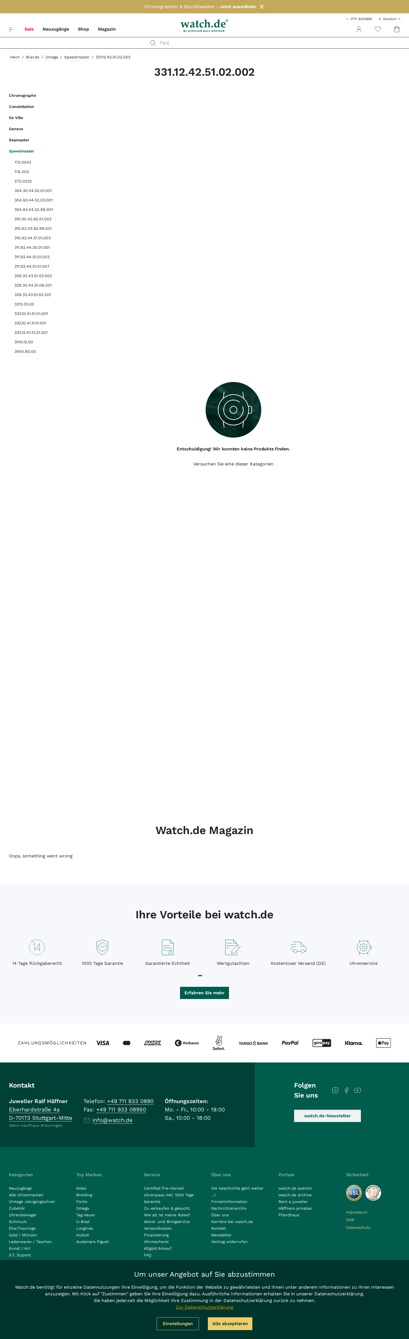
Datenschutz (358, 1227)
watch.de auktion (295, 1188)
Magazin (107, 29)
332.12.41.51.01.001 (31, 332)
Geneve (16, 129)
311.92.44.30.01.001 (32, 247)
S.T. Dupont (20, 1255)
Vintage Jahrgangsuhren (32, 1201)
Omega (51, 57)
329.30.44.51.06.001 (33, 285)
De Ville (16, 117)
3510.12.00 (23, 342)
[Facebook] (346, 1090)
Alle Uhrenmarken (26, 1195)
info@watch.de (112, 1120)
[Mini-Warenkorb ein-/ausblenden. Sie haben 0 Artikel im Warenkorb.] (396, 29)
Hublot (82, 1235)
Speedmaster (77, 57)
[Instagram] (335, 1090)
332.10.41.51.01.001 (31, 313)
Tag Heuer (85, 1215)
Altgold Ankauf (158, 1248)
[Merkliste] (377, 29)
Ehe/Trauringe (22, 1228)
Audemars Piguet (92, 1241)
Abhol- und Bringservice (167, 1221)
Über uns (220, 1215)
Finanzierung (156, 1235)
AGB (350, 1219)
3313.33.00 (24, 304)
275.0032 (23, 181)
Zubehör (17, 1208)
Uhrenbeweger (23, 1215)
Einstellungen (178, 1323)
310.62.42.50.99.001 (33, 228)
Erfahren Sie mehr (204, 992)
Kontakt (218, 1228)
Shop (83, 29)
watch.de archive (295, 1195)
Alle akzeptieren (230, 1323)
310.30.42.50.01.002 (32, 219)
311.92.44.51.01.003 (32, 257)
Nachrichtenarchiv (229, 1208)
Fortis (81, 1201)
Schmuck (18, 1221)
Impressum (356, 1212)
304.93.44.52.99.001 (33, 209)
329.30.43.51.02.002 (33, 275)
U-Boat (83, 1221)
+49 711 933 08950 (121, 1109)
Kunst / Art (19, 1248)
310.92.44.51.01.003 (32, 238)
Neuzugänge (56, 29)
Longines (84, 1228)
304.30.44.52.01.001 (33, 190)
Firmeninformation (229, 1201)
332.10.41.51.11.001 (30, 323)
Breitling (84, 1195)
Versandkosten (158, 1228)
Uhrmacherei (156, 1241)
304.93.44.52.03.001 (33, 200)
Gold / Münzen (23, 1235)
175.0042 (22, 162)
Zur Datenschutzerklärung (204, 1307)
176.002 (21, 171)
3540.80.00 (25, 351)
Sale (29, 29)
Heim (15, 57)
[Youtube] (357, 1090)
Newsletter (221, 1235)
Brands (32, 57)
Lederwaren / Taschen (30, 1241)
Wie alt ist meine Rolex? (167, 1215)
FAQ (147, 1255)
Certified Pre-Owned (164, 1188)
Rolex (81, 1188)
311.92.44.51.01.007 (32, 266)
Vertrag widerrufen (229, 1241)
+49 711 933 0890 (130, 1101)
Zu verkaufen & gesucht (167, 1208)
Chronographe (22, 95)
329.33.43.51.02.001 (32, 294)
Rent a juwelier (293, 1201)
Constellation (21, 106)
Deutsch (389, 19)
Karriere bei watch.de (232, 1221)
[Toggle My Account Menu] (359, 29)
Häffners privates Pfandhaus (295, 1211)
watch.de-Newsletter (327, 1115)
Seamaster (19, 140)
